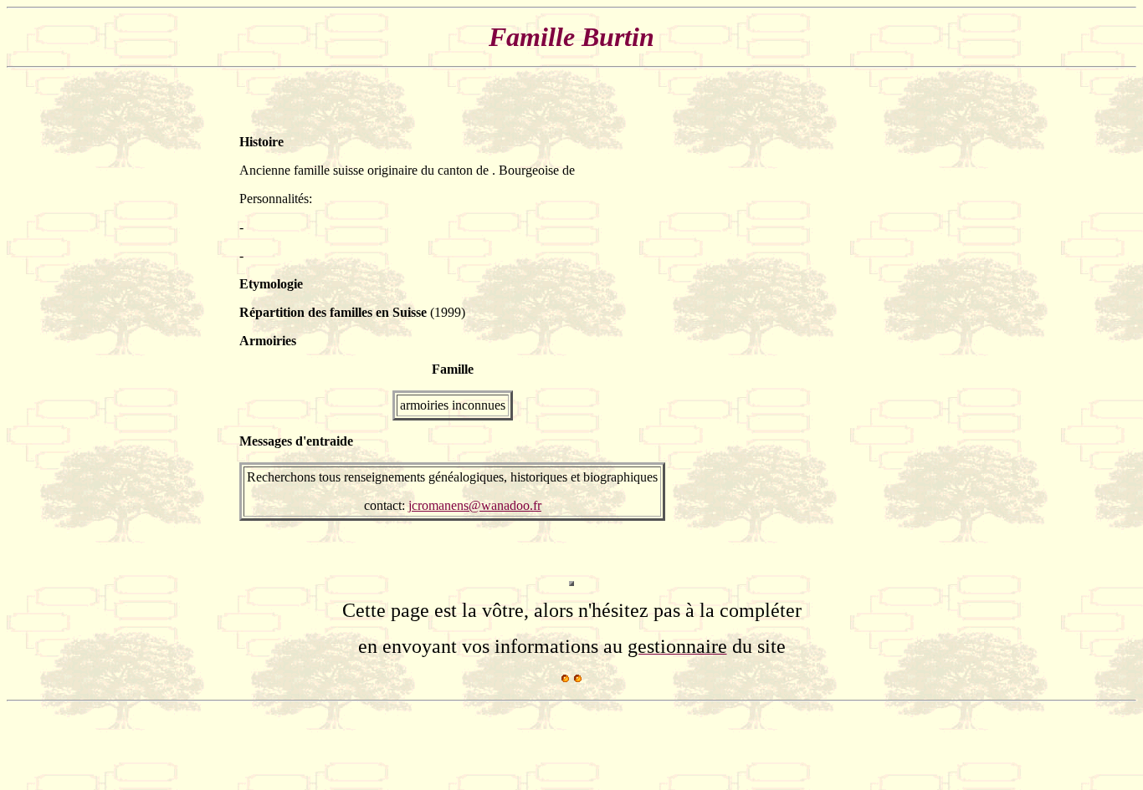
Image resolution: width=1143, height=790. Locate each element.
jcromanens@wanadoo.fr (474, 505)
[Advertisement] (853, 327)
